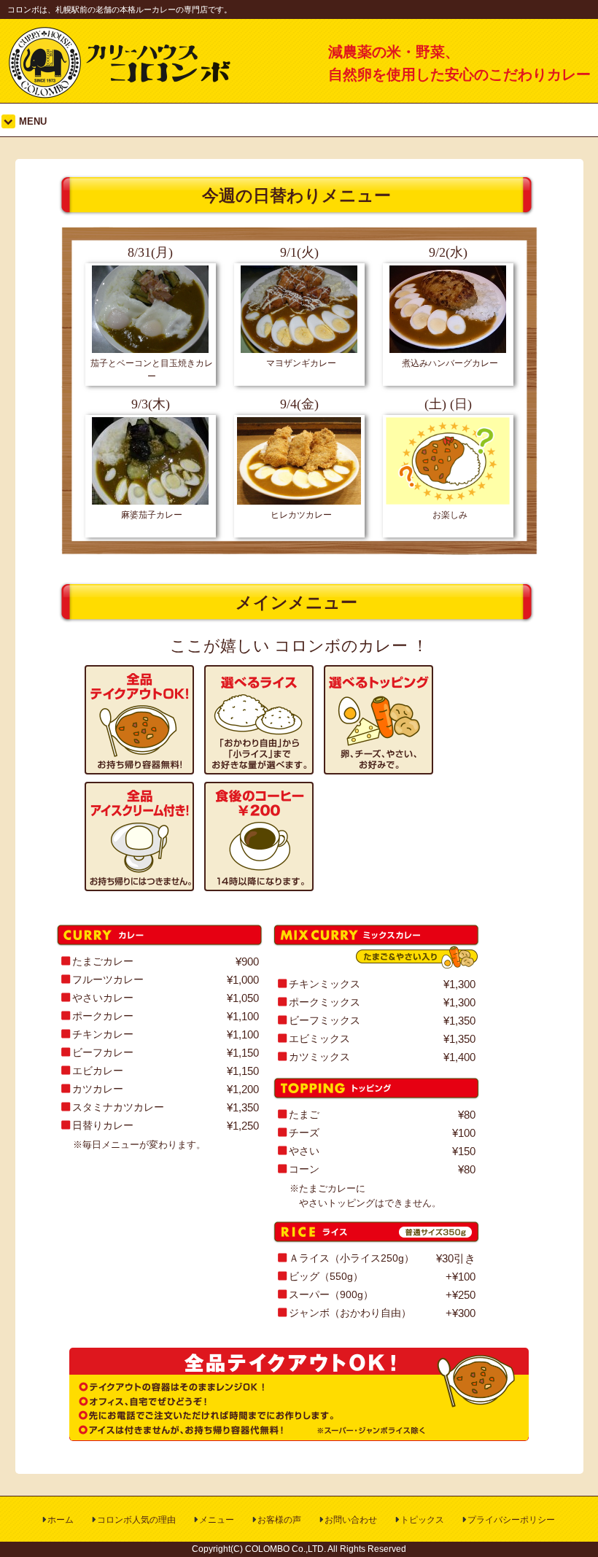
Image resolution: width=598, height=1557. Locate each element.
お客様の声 (279, 1520)
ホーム (60, 1520)
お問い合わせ (351, 1520)
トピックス (422, 1520)
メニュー (216, 1520)
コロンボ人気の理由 (136, 1520)
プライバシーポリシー (511, 1520)
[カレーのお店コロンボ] (121, 94)
